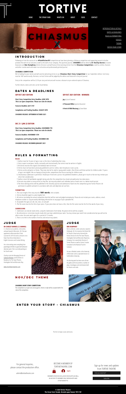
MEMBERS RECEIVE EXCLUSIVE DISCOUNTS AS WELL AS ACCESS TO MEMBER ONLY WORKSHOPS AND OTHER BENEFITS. (63, 378)
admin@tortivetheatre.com (25, 373)
